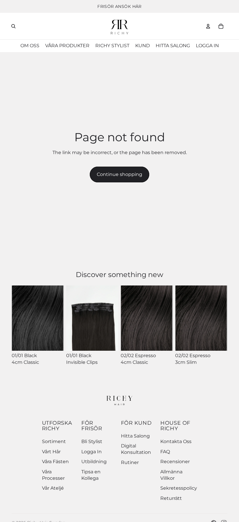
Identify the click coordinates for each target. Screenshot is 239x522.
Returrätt (171, 498)
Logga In (91, 451)
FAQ (165, 451)
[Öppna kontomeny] (208, 26)
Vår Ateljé (53, 488)
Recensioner (175, 461)
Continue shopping (119, 174)
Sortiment (54, 441)
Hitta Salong (135, 436)
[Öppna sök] (13, 26)
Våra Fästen (55, 461)
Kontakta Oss (175, 441)
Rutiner (130, 462)
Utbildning (94, 461)
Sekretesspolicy (178, 488)
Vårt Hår (51, 451)
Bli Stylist (91, 441)
